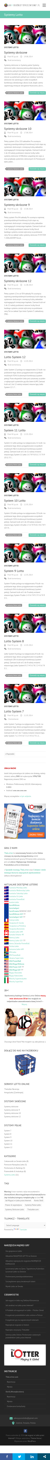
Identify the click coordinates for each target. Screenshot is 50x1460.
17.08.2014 (27, 132)
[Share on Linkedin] (32, 1456)
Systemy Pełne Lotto (14, 394)
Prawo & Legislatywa (13, 1205)
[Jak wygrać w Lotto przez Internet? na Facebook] (25, 1431)
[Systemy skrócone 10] (25, 110)
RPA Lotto (12, 952)
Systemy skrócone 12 (17, 281)
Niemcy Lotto (14, 937)
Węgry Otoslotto (15, 973)
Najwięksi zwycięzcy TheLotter (17, 1330)
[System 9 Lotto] (25, 553)
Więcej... (25, 1004)
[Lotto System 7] (25, 693)
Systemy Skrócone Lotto (15, 93)
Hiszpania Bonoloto (17, 929)
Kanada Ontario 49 (16, 934)
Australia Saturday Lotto (18, 893)
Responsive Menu (44, 5)
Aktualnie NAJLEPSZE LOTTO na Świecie (21, 1256)
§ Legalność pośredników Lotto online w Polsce (24, 1315)
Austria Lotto (14, 902)
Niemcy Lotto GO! (16, 940)
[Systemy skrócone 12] (25, 263)
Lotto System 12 (15, 357)
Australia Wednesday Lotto (19, 890)
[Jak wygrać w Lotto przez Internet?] (22, 5)
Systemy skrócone (15, 52)
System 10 (8, 1140)
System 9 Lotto (14, 571)
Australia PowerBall (17, 899)
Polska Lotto (14, 946)
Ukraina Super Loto (16, 958)
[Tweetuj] (19, 1456)
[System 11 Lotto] (25, 412)
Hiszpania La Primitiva (17, 926)
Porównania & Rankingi (13, 1168)
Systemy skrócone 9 (17, 205)
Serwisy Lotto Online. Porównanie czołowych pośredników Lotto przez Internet (23, 1336)
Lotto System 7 (14, 711)
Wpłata (9, 1387)
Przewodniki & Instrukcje (13, 1171)
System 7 (7, 1130)
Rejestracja (11, 1382)
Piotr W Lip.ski (12, 56)
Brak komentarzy (14, 60)
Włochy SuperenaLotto (18, 978)
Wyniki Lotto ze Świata (14, 1286)
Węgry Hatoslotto (16, 976)
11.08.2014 (27, 285)
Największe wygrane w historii (17, 1325)
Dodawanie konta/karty (16, 1406)
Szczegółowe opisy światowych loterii (20, 1281)
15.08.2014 (27, 209)
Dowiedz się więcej (37, 93)
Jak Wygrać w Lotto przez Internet (18, 1200)
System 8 (7, 1134)
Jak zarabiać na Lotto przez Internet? (19, 1305)
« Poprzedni (9, 754)
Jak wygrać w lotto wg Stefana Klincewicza (22, 1300)
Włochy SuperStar (16, 981)
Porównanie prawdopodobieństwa (19, 1276)
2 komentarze (13, 719)
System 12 (8, 1147)
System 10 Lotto (15, 501)
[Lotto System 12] (25, 339)
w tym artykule (25, 796)
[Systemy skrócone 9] (25, 186)
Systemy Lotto (11, 47)
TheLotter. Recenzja (11, 1089)
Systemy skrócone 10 (17, 129)
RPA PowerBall (14, 955)
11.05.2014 (27, 715)
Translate (23, 1229)
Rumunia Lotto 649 (16, 949)
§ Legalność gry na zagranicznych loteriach (22, 1320)
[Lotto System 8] (25, 623)
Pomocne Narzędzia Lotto (14, 1164)
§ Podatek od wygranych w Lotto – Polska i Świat (25, 1310)
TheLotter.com (33, 1209)
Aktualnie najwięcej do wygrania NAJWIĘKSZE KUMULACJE (23, 1262)
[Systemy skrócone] (25, 34)
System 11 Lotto (15, 430)
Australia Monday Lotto (18, 887)
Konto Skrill (38, 1200)
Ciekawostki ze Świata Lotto (15, 1161)
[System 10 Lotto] (25, 482)
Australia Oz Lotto (16, 896)
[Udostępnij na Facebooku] (7, 1456)
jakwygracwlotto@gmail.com (26, 1418)
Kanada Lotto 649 (16, 932)
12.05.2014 (27, 361)
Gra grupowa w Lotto (14, 1251)
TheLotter (8, 853)
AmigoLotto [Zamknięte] (13, 1092)
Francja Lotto (14, 920)
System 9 (7, 1137)
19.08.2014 (27, 56)
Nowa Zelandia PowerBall (19, 943)
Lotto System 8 (14, 641)
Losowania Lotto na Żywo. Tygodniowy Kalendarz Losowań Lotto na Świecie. (25, 1270)
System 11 (8, 1144)
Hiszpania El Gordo (16, 923)
